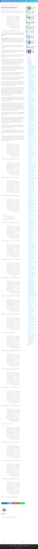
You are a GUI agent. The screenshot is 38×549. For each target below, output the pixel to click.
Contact (15, 545)
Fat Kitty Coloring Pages (32, 100)
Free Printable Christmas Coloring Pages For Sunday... (32, 230)
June (29, 59)
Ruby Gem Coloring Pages (32, 324)
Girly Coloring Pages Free (32, 65)
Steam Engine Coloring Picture (33, 47)
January (29, 343)
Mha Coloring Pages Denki (32, 219)
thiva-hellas (5, 1)
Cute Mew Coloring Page (32, 68)
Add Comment (16, 9)
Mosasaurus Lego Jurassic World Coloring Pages (32, 175)
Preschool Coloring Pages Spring (8, 216)
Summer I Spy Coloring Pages (33, 27)
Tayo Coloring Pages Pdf (32, 245)
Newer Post (3, 541)
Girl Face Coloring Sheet (32, 318)
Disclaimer (26, 545)
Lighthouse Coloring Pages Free (8, 219)
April (29, 62)
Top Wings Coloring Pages (32, 152)
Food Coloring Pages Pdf (32, 334)
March (29, 63)
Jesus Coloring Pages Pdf (32, 261)
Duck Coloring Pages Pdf (32, 246)
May (29, 60)
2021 (28, 58)
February (29, 64)
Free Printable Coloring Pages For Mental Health (31, 143)
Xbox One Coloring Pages (32, 128)
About (11, 545)
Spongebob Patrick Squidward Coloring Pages (31, 339)
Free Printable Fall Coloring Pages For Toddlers (31, 238)
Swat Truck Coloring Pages (32, 76)
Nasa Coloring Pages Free (3, 514)
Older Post (22, 541)
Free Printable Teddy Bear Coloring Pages (9, 218)
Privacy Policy (20, 545)
